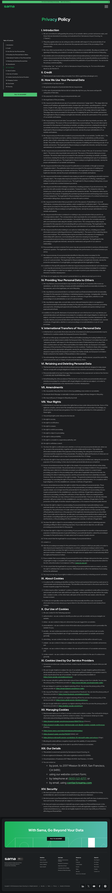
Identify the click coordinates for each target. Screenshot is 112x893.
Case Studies (79, 864)
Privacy (55, 886)
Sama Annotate (43, 862)
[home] (9, 6)
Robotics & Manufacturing (64, 870)
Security (78, 871)
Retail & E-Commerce (63, 863)
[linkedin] (83, 886)
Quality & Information (65, 886)
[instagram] (105, 886)
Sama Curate (43, 860)
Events (77, 866)
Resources (78, 857)
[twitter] (88, 886)
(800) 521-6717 (77, 778)
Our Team (96, 862)
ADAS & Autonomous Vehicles (63, 860)
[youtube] (94, 886)
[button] (106, 6)
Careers (96, 869)
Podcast (78, 862)
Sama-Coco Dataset (81, 873)
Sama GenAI (43, 866)
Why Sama (96, 866)
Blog (77, 860)
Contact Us (96, 871)
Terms (49, 886)
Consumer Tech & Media (63, 868)
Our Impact (96, 860)
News (77, 869)
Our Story (96, 864)
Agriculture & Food (62, 865)
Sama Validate (43, 864)
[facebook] (99, 886)
